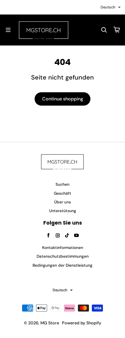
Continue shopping (62, 99)
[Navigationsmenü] (8, 29)
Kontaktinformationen (62, 247)
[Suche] (104, 29)
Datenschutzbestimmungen (63, 256)
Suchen (62, 184)
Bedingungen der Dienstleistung (62, 265)
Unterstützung (62, 210)
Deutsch (108, 7)
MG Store (49, 323)
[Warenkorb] (116, 29)
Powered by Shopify (81, 323)
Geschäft (62, 193)
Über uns (62, 202)
